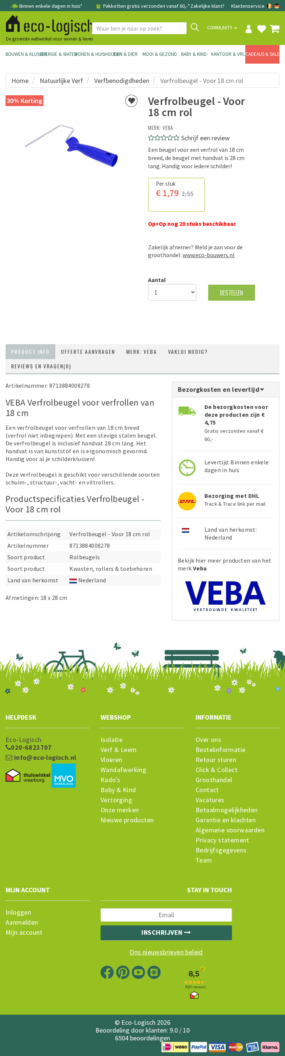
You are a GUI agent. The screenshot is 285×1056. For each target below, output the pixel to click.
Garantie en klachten (226, 820)
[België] (270, 6)
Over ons (208, 740)
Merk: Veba (141, 351)
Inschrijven (162, 932)
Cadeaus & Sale (262, 54)
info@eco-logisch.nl (44, 757)
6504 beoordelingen (142, 1038)
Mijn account (24, 932)
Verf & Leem (119, 750)
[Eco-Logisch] (46, 24)
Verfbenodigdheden (121, 80)
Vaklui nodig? (188, 351)
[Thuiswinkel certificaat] (28, 776)
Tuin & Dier (125, 54)
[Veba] (225, 592)
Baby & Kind (194, 54)
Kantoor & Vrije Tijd (228, 54)
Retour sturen (216, 760)
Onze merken (120, 810)
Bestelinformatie (220, 750)
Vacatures (210, 800)
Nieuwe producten (127, 820)
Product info (30, 351)
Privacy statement (222, 840)
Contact (207, 790)
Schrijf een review (205, 138)
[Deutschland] (276, 6)
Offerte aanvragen (88, 351)
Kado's (110, 780)
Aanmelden (22, 922)
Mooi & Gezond (159, 54)
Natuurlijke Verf (61, 80)
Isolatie (111, 740)
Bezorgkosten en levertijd (219, 389)
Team (204, 860)
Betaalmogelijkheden (227, 810)
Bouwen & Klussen (23, 54)
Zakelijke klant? (207, 6)
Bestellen (231, 292)
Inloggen (18, 912)
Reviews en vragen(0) (41, 366)
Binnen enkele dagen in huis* (50, 6)
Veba (168, 127)
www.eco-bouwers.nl (209, 255)
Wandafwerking (123, 770)
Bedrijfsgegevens (221, 850)
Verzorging (116, 800)
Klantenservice (248, 6)
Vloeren (111, 760)
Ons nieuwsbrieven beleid (166, 952)
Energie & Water (57, 54)
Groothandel (214, 780)
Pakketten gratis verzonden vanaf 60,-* (146, 6)
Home (20, 80)
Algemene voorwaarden (230, 830)
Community (220, 28)
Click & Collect (217, 770)
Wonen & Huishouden (91, 54)
